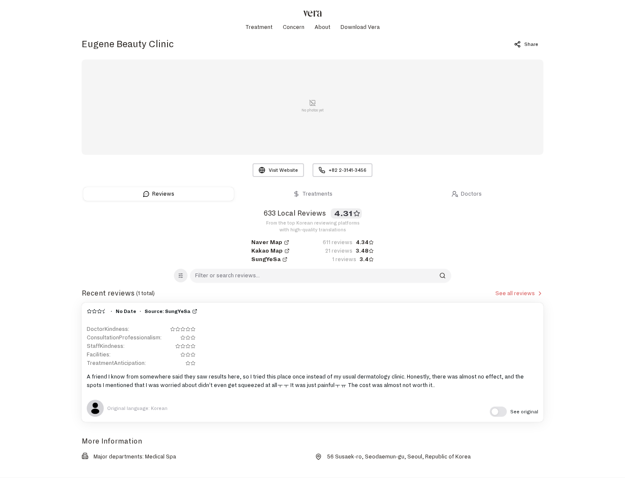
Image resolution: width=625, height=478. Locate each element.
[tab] (158, 194)
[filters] (181, 275)
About (322, 27)
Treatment (259, 27)
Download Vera (360, 27)
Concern (293, 27)
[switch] (514, 412)
